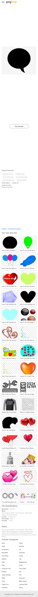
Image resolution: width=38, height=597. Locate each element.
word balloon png (7, 174)
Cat (20, 549)
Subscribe (22, 552)
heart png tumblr (21, 180)
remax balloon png (21, 177)
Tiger (3, 562)
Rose (3, 565)
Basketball (5, 552)
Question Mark (23, 584)
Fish (20, 575)
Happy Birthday (6, 575)
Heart (3, 543)
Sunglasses (5, 549)
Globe (3, 578)
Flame (21, 543)
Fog (20, 559)
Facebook (4, 587)
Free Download (19, 126)
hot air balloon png (8, 177)
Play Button (5, 556)
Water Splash (23, 581)
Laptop (21, 556)
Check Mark (22, 568)
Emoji (20, 565)
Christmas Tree (6, 568)
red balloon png (19, 174)
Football (4, 572)
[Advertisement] (19, 28)
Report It (4, 229)
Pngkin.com (5, 584)
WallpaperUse (23, 562)
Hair (20, 572)
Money (21, 587)
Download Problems (14, 229)
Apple (3, 546)
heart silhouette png (8, 180)
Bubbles (4, 559)
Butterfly (21, 546)
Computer (22, 578)
